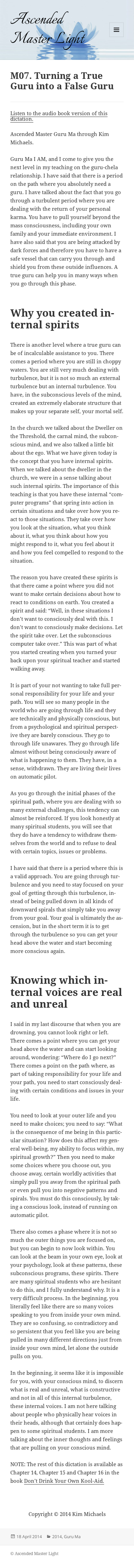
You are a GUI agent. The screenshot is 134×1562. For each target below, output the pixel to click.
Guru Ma (72, 1537)
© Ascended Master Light (34, 1553)
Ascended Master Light (46, 30)
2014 (57, 1537)
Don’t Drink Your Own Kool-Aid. (64, 1480)
